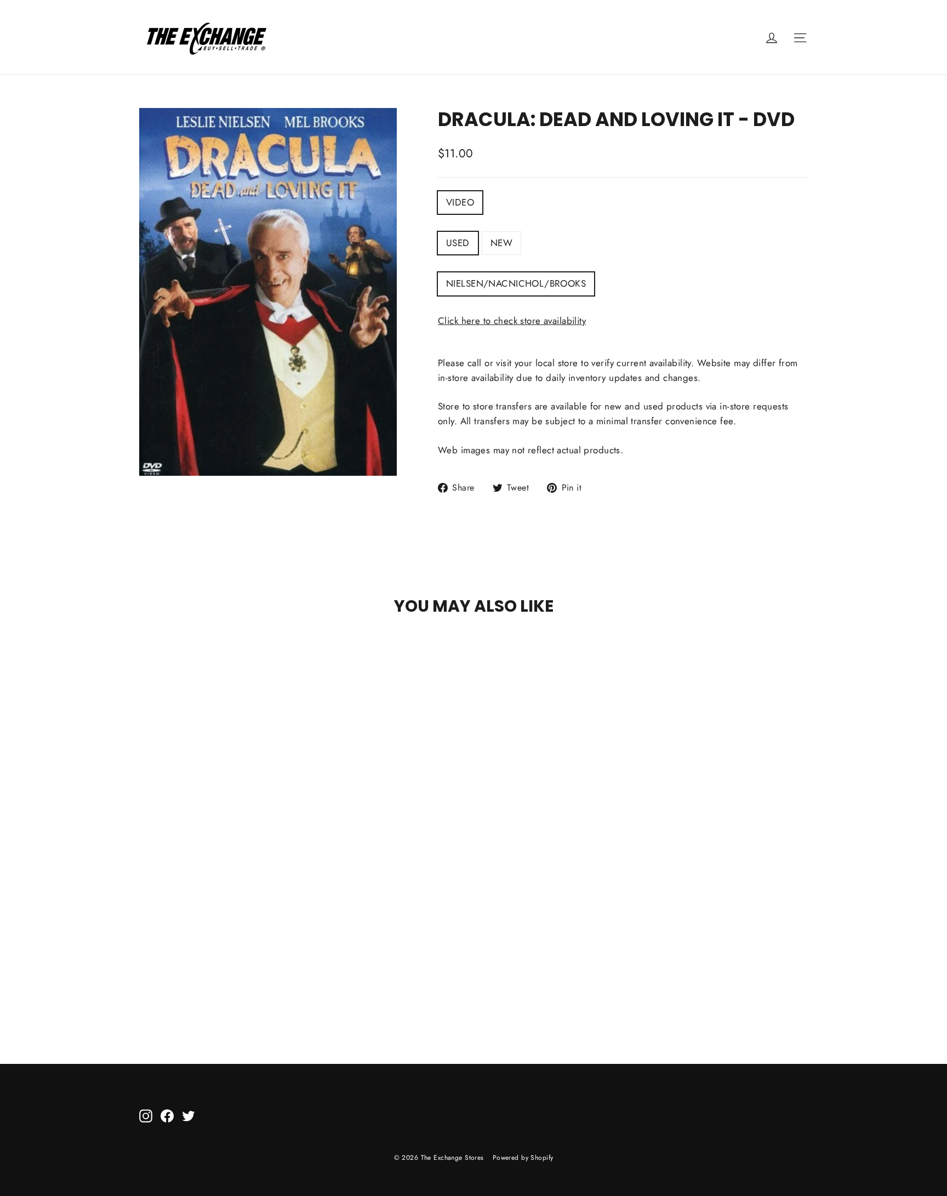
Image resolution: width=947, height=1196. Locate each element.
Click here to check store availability (512, 320)
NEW (501, 242)
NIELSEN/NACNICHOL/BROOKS (516, 283)
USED (458, 242)
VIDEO (460, 202)
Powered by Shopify (523, 1158)
